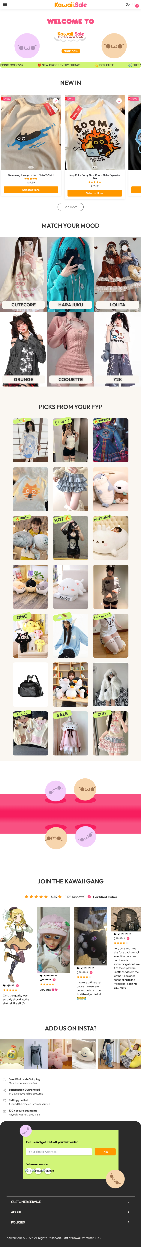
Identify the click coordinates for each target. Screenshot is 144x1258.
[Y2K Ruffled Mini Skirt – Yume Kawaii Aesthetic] (70, 489)
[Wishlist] (55, 101)
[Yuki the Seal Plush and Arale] (30, 538)
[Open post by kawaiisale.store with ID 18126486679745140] (132, 1054)
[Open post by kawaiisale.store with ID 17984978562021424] (36, 1054)
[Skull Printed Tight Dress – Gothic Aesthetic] (70, 538)
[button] (134, 4)
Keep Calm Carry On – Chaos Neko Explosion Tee (95, 177)
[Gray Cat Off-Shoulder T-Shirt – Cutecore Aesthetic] (110, 587)
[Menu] (8, 4)
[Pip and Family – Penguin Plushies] (70, 684)
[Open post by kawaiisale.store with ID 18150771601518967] (60, 1054)
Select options (31, 189)
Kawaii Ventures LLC (86, 1238)
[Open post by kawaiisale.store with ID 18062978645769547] (108, 1054)
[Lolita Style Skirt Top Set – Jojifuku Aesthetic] (110, 733)
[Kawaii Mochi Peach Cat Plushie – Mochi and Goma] (70, 587)
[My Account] (127, 4)
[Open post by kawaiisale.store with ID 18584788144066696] (12, 1054)
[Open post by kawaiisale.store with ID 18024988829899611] (84, 1054)
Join (105, 1152)
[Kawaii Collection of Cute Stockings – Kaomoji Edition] (110, 636)
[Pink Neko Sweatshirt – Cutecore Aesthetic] (70, 733)
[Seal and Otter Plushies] (110, 489)
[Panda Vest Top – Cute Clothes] (70, 440)
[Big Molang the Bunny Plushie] (110, 538)
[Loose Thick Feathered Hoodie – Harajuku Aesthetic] (70, 636)
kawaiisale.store (12, 1042)
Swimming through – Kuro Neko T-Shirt (31, 175)
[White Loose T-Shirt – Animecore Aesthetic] (30, 440)
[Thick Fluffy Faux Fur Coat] (110, 684)
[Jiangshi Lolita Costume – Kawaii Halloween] (110, 440)
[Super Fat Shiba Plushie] (30, 587)
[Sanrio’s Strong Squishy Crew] (30, 636)
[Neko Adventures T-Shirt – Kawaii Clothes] (30, 489)
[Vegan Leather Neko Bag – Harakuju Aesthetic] (30, 684)
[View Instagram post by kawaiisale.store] (22, 1067)
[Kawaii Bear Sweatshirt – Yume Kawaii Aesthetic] (30, 733)
